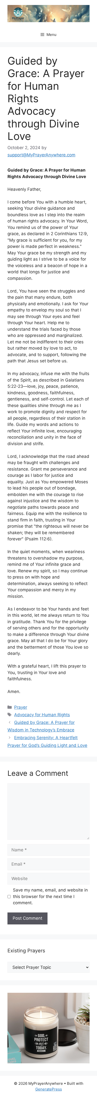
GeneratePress (48, 1089)
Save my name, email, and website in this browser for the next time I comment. (50, 896)
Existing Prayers (26, 951)
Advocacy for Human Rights (42, 714)
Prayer (20, 707)
